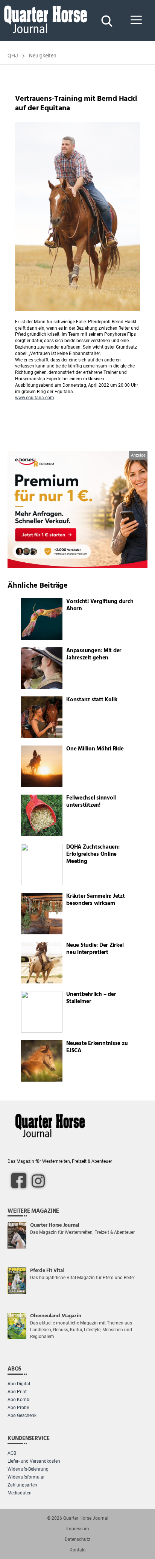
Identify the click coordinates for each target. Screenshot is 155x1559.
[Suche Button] (106, 20)
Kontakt (78, 1550)
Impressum (77, 1528)
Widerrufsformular (26, 1477)
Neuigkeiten (42, 55)
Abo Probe (18, 1407)
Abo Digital (19, 1383)
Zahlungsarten (22, 1485)
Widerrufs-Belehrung (28, 1469)
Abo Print (17, 1391)
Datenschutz (77, 1539)
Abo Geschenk (22, 1415)
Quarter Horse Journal (85, 1518)
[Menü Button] (136, 20)
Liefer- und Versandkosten (34, 1461)
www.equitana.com (34, 397)
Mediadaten (20, 1493)
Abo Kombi (19, 1399)
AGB (12, 1453)
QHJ (13, 55)
